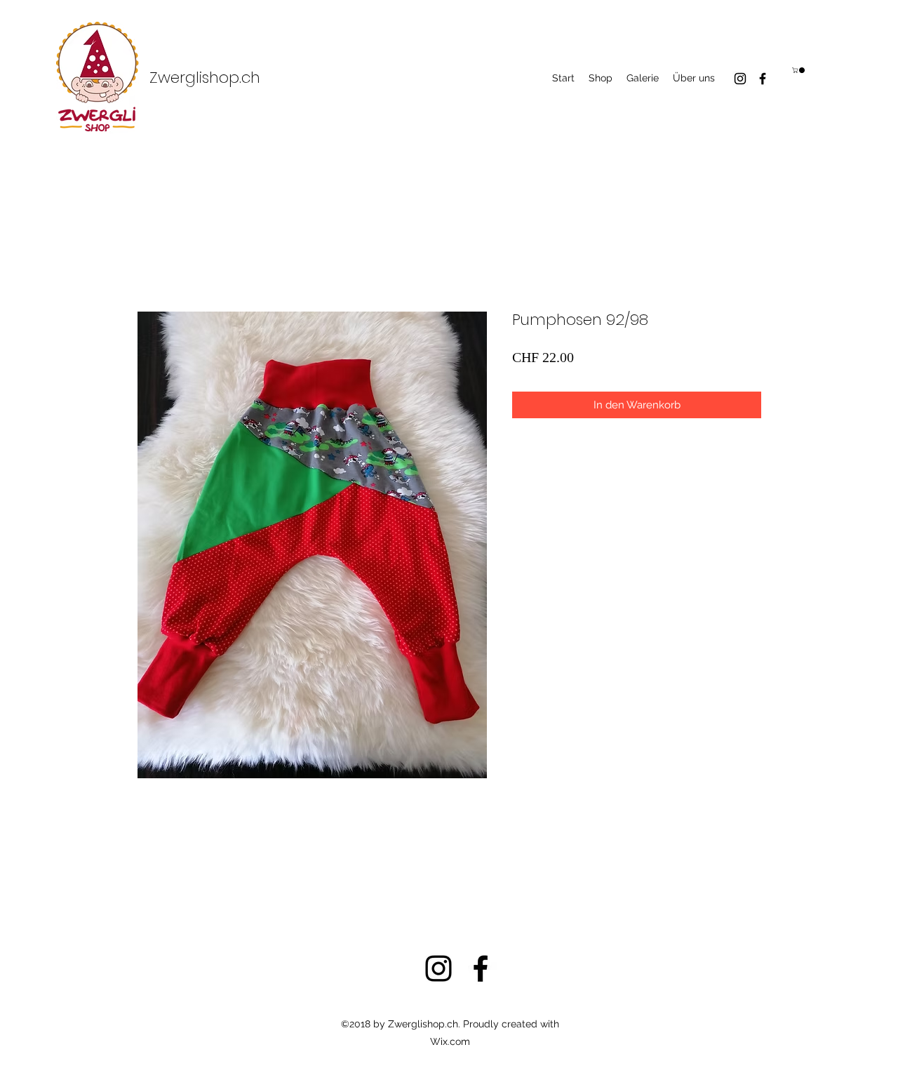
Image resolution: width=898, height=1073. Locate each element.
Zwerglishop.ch (204, 77)
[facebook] (762, 78)
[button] (799, 70)
